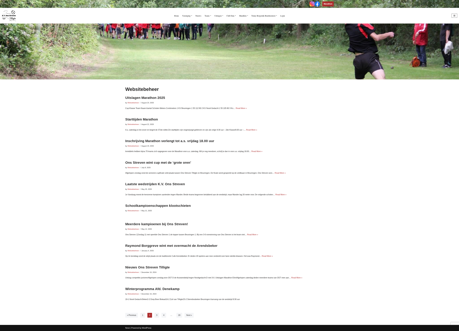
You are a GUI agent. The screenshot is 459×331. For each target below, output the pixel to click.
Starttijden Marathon (141, 119)
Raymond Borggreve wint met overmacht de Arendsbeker (171, 246)
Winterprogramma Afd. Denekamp (152, 289)
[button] (191, 15)
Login (282, 15)
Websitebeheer (133, 103)
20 (179, 315)
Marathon (328, 4)
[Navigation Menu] (454, 16)
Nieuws (198, 15)
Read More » (241, 108)
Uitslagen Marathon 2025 (145, 98)
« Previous (131, 315)
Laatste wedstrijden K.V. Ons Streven (155, 184)
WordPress (146, 328)
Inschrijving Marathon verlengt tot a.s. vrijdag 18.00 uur (169, 141)
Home (176, 15)
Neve (127, 328)
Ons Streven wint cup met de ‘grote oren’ (158, 162)
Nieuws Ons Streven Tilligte (147, 267)
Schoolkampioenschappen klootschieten (158, 206)
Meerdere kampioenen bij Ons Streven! (156, 224)
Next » (189, 315)
